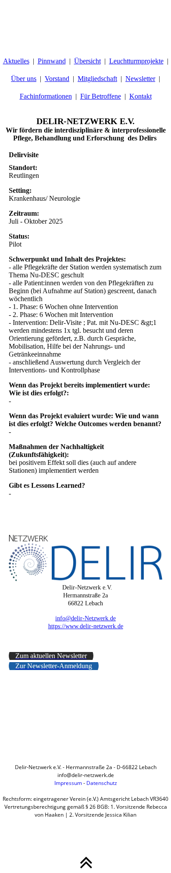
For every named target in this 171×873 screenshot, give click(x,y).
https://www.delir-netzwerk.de (85, 626)
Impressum (68, 783)
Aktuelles (16, 61)
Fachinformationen (46, 96)
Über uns (23, 78)
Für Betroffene (100, 96)
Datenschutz (101, 783)
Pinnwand (52, 61)
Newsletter (140, 78)
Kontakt (140, 96)
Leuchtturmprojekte (136, 61)
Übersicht (87, 61)
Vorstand (57, 78)
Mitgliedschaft (97, 78)
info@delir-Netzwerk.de (85, 618)
